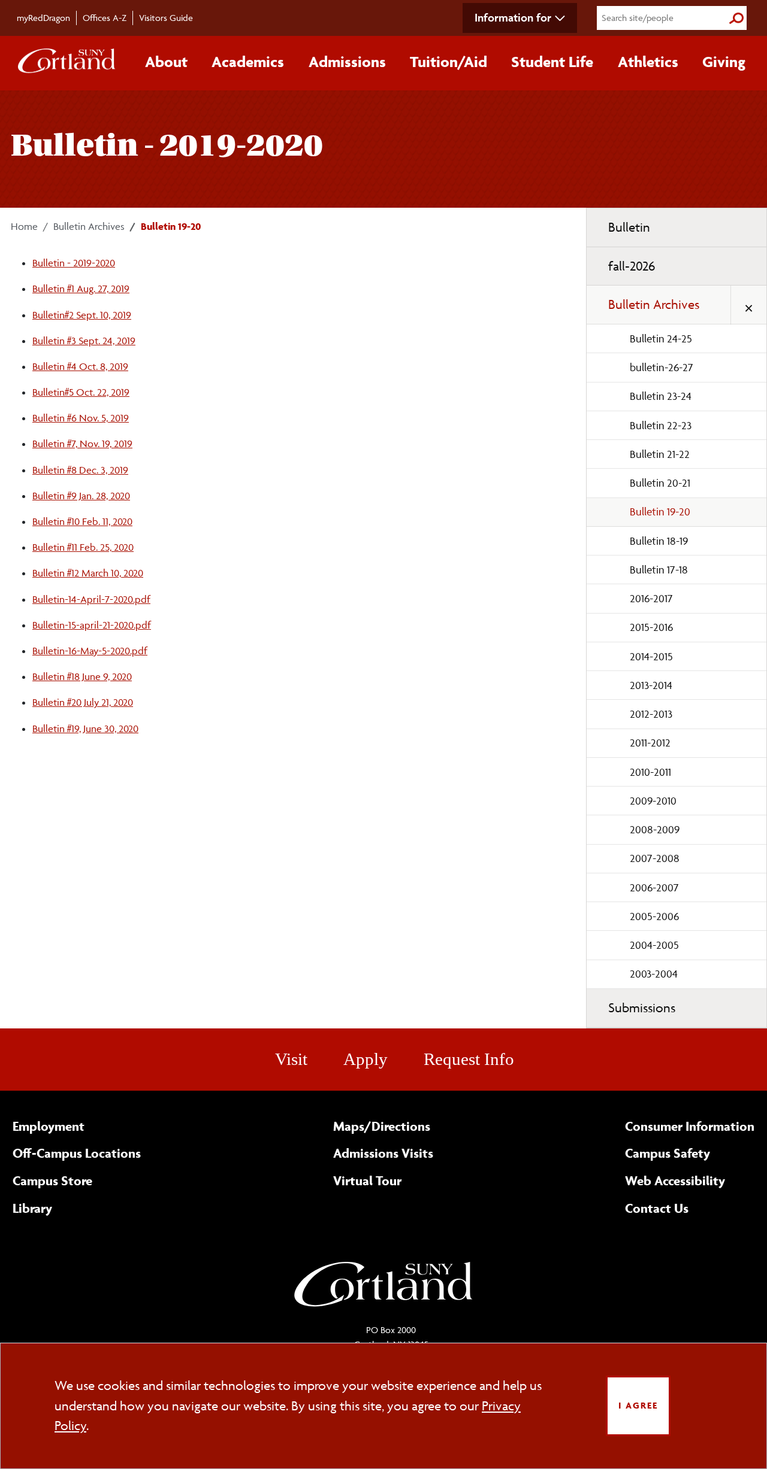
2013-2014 (651, 685)
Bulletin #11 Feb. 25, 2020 (83, 547)
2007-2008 (655, 858)
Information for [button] (513, 17)
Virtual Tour (367, 1180)
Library (32, 1208)
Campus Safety (667, 1153)
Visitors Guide (166, 17)
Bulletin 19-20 (660, 511)
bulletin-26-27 (661, 367)
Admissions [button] (347, 61)
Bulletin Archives (89, 226)
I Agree (638, 1405)
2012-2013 (651, 714)
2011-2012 (650, 742)
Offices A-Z (104, 17)
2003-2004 (654, 973)
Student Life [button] (552, 61)
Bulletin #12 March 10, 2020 (87, 573)
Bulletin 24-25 (661, 338)
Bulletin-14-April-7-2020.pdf (91, 599)
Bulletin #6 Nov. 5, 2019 (80, 418)
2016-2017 (651, 598)
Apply (365, 1059)
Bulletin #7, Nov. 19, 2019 (82, 444)
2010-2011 (650, 772)
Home (24, 226)
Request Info (469, 1059)
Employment (48, 1126)
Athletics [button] (648, 61)
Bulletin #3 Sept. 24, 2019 (83, 341)
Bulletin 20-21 (660, 482)
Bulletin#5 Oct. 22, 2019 (80, 392)
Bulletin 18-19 (659, 541)
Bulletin (629, 227)
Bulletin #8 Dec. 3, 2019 (80, 470)
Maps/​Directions (381, 1126)
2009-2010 (653, 800)
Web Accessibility (675, 1180)
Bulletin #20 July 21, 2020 (82, 702)
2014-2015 (651, 656)
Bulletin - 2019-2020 (73, 263)
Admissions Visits (383, 1153)
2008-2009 (655, 829)
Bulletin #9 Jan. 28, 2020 (81, 496)
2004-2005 (654, 945)
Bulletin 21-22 (660, 454)
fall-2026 (631, 266)
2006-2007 (654, 887)
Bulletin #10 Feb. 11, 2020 (82, 521)
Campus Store (52, 1180)
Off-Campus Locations (77, 1153)
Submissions (641, 1008)
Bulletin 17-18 (659, 569)
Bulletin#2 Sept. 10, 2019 (81, 315)
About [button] (166, 61)
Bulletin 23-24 (660, 396)
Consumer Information (689, 1126)
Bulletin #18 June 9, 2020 (82, 676)
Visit (291, 1059)
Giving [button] (723, 61)
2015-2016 (651, 627)
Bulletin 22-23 (660, 425)
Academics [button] (248, 61)
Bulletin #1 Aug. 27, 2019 (80, 289)
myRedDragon (43, 17)
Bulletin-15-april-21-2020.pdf (91, 625)
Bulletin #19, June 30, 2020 (85, 728)
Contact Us (657, 1208)
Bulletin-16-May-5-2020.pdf (89, 651)
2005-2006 (654, 916)
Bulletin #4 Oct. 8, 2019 (80, 366)
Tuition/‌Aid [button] (448, 61)
